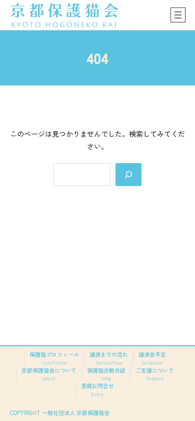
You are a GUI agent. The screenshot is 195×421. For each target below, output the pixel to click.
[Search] (129, 174)
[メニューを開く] (178, 14)
